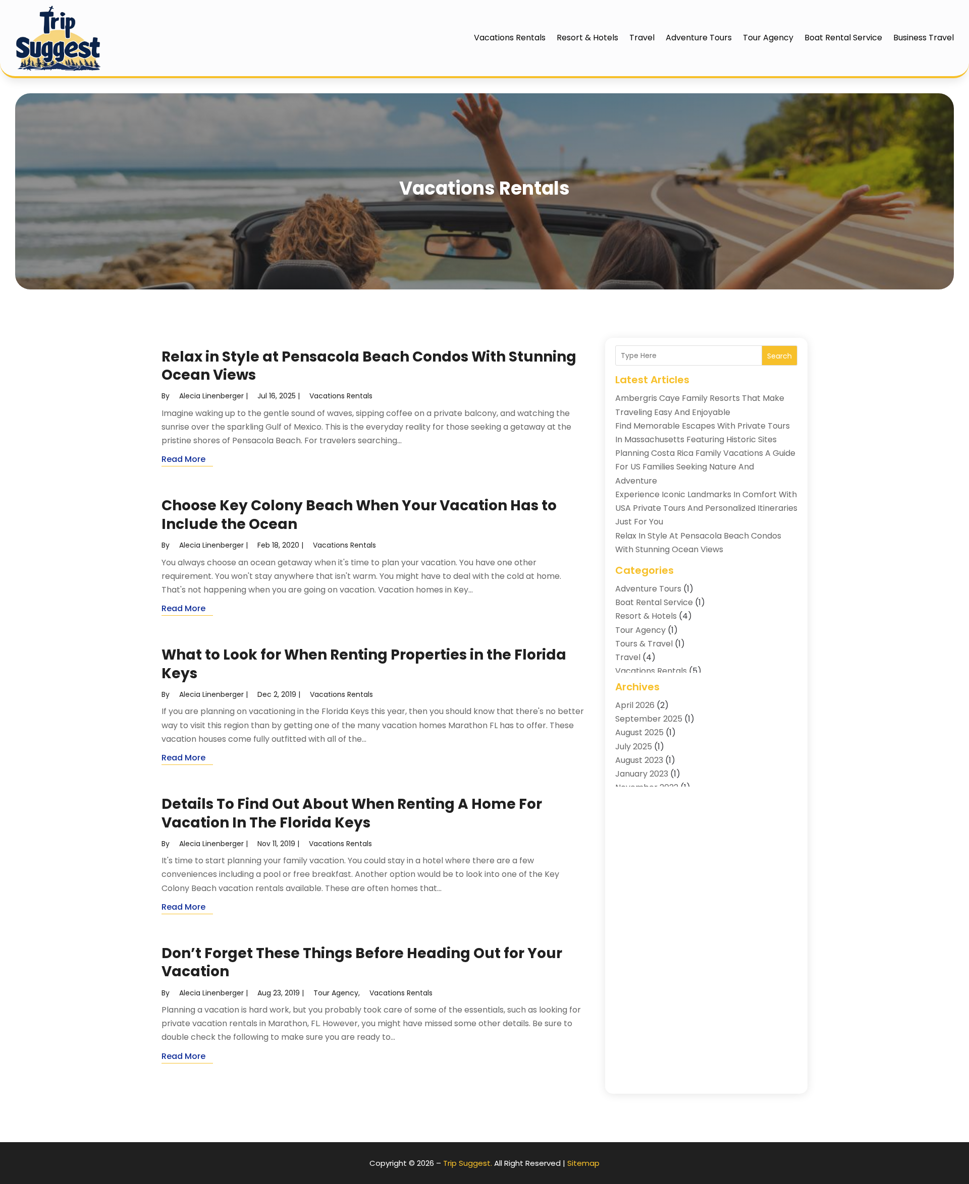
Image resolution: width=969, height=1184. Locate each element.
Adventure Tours (699, 37)
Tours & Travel (644, 643)
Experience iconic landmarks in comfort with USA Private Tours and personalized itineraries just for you (706, 508)
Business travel (923, 37)
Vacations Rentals (510, 37)
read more (183, 459)
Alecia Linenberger (211, 396)
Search (779, 356)
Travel (642, 37)
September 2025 (648, 719)
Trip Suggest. (467, 1163)
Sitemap (583, 1163)
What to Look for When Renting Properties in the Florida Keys (364, 664)
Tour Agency (768, 37)
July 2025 (633, 746)
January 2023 (641, 774)
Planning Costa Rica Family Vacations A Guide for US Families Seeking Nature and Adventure (705, 466)
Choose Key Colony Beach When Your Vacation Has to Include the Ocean (359, 515)
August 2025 (639, 732)
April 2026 (635, 705)
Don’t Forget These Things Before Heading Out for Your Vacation (362, 962)
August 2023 (639, 760)
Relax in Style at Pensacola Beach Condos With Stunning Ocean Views (369, 366)
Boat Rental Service (843, 37)
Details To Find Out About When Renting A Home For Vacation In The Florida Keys (352, 813)
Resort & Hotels (587, 37)
